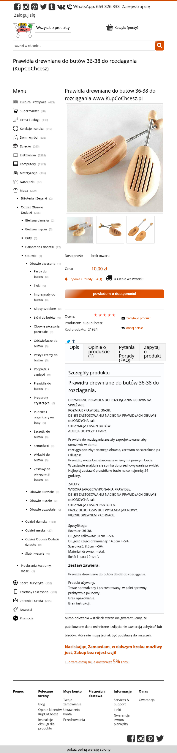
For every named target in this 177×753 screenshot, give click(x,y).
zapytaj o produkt (138, 318)
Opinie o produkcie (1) (99, 351)
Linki (117, 709)
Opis (74, 347)
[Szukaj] (159, 46)
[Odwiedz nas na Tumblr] (52, 8)
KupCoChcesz (93, 323)
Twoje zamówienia (72, 702)
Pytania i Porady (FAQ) (85, 279)
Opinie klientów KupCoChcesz (50, 711)
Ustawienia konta (71, 711)
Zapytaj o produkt (152, 351)
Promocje (26, 618)
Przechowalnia (74, 719)
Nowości (26, 609)
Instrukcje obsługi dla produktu (46, 723)
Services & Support (121, 702)
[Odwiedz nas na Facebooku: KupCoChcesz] (17, 8)
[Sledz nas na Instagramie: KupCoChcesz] (26, 8)
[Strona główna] (24, 31)
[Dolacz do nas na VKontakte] (61, 8)
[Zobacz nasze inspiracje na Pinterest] (34, 8)
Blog (41, 704)
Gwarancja (147, 700)
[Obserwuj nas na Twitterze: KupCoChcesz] (43, 8)
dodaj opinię (134, 328)
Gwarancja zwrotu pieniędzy (122, 719)
